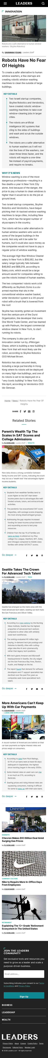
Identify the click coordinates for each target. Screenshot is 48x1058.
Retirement (7, 922)
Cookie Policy (33, 1043)
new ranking (25, 623)
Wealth (31, 443)
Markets (5, 835)
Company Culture (10, 878)
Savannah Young (13, 52)
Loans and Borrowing (14, 713)
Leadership (8, 1012)
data (20, 758)
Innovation (13, 12)
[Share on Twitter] (25, 411)
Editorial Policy (18, 1047)
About (17, 1043)
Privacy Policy (24, 986)
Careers (23, 1043)
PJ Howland (9, 443)
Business (7, 1005)
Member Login (30, 1047)
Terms (41, 1043)
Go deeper (7, 555)
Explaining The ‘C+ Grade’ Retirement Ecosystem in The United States (23, 927)
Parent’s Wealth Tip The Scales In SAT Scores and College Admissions (21, 435)
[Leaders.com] (24, 3)
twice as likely (13, 536)
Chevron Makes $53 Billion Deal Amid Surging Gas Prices (23, 839)
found (18, 669)
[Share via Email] (29, 411)
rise (40, 772)
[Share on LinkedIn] (33, 411)
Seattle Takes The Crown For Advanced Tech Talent (21, 571)
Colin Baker (9, 711)
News (15, 400)
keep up (21, 789)
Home (7, 400)
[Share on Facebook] (20, 411)
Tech (30, 577)
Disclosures (7, 1047)
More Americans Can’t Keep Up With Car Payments (23, 705)
